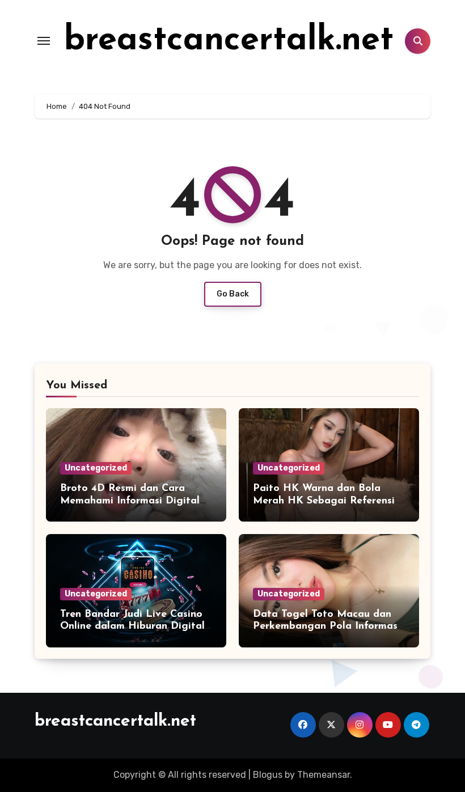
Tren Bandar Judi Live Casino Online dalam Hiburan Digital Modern (132, 626)
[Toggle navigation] (44, 41)
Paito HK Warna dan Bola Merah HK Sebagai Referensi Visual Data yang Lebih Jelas (324, 501)
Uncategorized (96, 468)
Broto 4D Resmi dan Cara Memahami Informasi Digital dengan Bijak (130, 501)
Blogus (267, 774)
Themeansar (323, 774)
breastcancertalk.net (229, 41)
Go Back (233, 294)
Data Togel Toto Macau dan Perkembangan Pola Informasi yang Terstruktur (326, 626)
